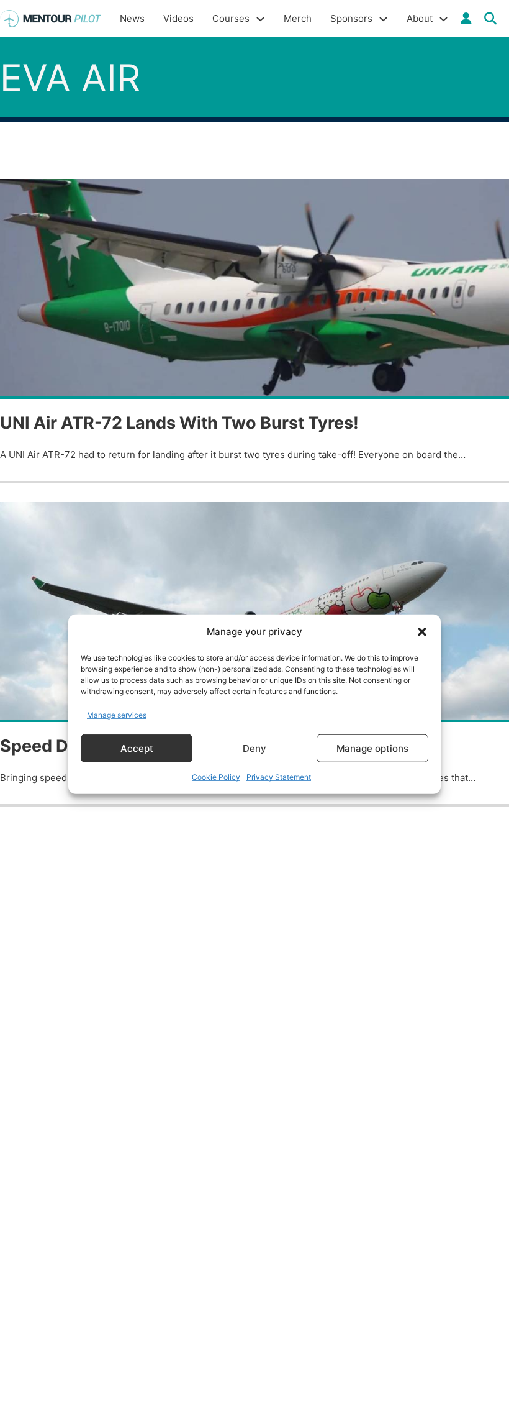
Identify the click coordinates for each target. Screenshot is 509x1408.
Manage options (372, 748)
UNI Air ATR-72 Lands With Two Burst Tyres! (179, 423)
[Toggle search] (490, 18)
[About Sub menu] (443, 19)
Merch (298, 18)
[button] (422, 632)
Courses (231, 18)
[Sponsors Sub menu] (383, 19)
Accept (136, 748)
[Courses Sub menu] (260, 19)
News (132, 18)
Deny (254, 748)
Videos (178, 18)
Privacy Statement (278, 777)
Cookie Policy (216, 777)
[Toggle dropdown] (466, 18)
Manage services (116, 714)
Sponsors (351, 18)
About (420, 18)
